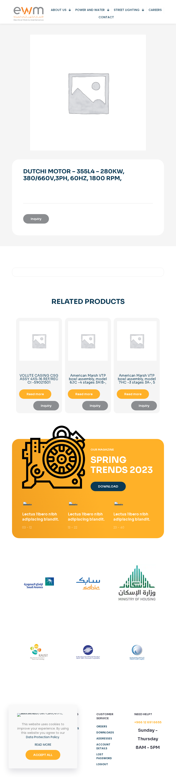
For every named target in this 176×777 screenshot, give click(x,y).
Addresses (104, 738)
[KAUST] (39, 652)
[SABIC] (88, 583)
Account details (103, 746)
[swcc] (88, 652)
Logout (102, 764)
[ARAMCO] (39, 583)
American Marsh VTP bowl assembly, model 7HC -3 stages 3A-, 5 (137, 379)
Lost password (104, 756)
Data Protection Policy (42, 737)
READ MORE (43, 744)
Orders (101, 726)
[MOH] (137, 583)
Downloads (105, 732)
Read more (35, 394)
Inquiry (36, 219)
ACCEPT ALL (43, 755)
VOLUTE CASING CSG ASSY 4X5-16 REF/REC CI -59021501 (39, 379)
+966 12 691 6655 (147, 722)
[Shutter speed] (137, 652)
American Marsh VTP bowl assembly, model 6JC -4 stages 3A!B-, (88, 379)
